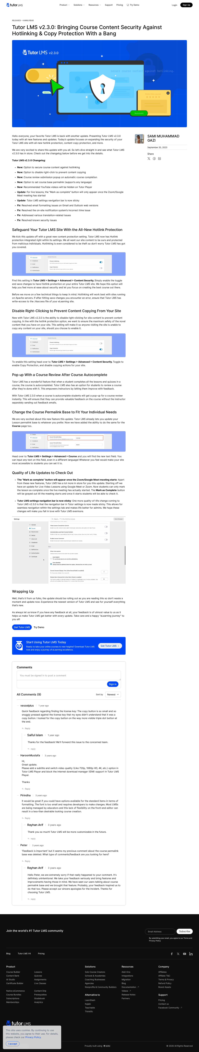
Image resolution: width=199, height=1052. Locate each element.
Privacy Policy (33, 1037)
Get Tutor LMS (22, 627)
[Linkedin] (191, 953)
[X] (178, 953)
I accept (12, 1043)
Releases (16, 20)
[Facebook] (172, 953)
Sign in (113, 684)
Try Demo (39, 627)
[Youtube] (184, 953)
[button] (26, 728)
